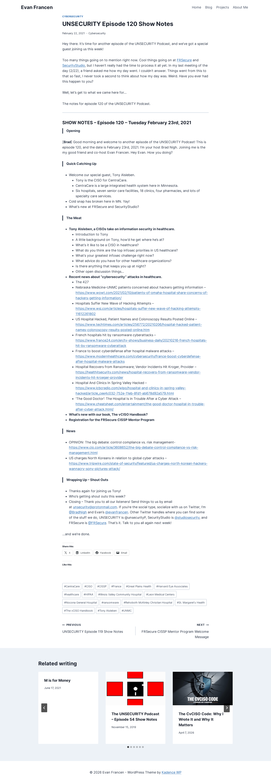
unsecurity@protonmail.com (95, 507)
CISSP (102, 586)
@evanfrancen (116, 512)
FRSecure (184, 60)
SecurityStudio (73, 65)
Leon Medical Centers (160, 594)
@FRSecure (97, 523)
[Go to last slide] (44, 707)
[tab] (128, 747)
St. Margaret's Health (191, 602)
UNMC (127, 610)
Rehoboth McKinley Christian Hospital (148, 602)
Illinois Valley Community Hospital (119, 594)
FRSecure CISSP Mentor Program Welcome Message (175, 631)
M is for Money (57, 680)
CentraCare (72, 586)
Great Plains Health (138, 586)
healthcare (71, 594)
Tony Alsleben (107, 610)
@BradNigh (78, 512)
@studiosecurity (187, 517)
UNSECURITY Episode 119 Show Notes (92, 628)
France (116, 586)
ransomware (110, 602)
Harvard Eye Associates (172, 586)
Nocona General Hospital (80, 602)
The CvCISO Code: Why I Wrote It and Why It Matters (201, 719)
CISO (88, 586)
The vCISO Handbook (78, 610)
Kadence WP (171, 772)
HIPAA (88, 594)
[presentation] (136, 688)
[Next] (227, 707)
